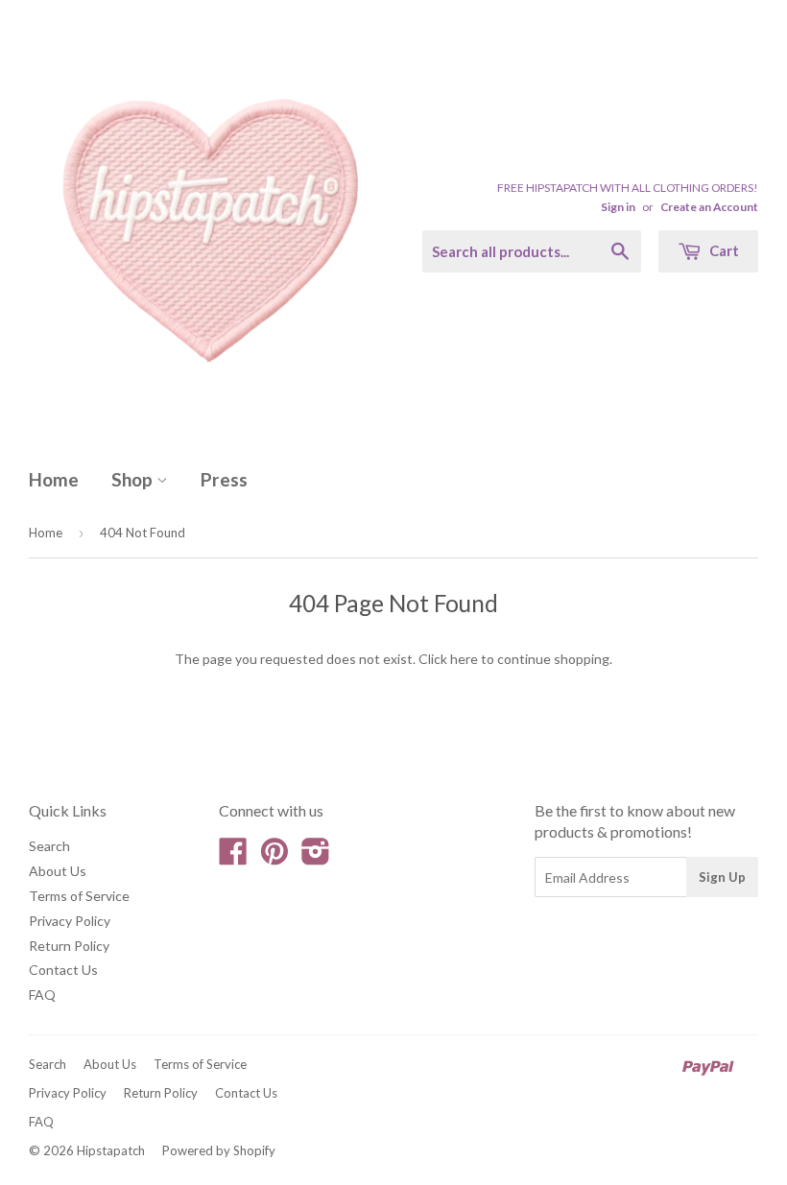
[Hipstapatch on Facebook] (233, 857)
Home (54, 479)
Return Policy (69, 945)
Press (224, 479)
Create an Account (709, 207)
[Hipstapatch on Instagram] (315, 857)
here (464, 659)
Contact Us (63, 969)
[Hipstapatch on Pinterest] (274, 857)
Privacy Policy (69, 920)
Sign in (618, 207)
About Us (57, 871)
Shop (133, 479)
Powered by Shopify (218, 1150)
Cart (722, 250)
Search (49, 846)
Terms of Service (79, 896)
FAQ (42, 994)
